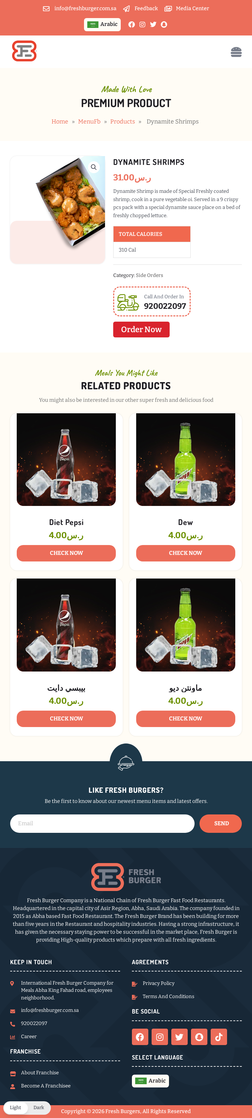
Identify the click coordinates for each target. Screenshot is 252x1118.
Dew (185, 522)
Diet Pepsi (66, 522)
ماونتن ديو (185, 687)
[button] (94, 167)
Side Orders (149, 275)
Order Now (141, 329)
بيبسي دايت (66, 687)
